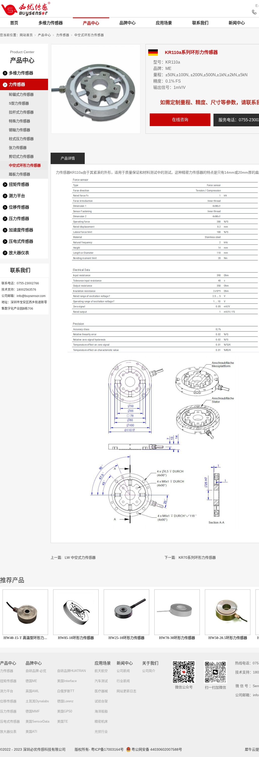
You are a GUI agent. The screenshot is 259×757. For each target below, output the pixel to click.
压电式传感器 (21, 241)
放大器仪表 (19, 253)
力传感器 (62, 35)
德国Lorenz (65, 701)
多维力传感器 (50, 23)
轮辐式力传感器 (21, 94)
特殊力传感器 (19, 121)
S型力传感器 (19, 103)
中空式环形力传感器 (89, 35)
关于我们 (150, 663)
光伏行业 (101, 731)
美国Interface (67, 681)
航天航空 (101, 671)
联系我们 (200, 23)
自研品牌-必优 (36, 671)
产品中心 (91, 23)
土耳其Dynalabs (37, 701)
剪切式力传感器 (21, 156)
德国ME (31, 681)
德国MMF (33, 711)
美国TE (62, 721)
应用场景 (164, 23)
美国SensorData (37, 721)
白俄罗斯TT (65, 691)
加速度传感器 (21, 230)
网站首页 (26, 35)
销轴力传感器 (19, 130)
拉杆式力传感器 (21, 112)
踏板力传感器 (19, 174)
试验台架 (101, 701)
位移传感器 (19, 207)
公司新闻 (123, 671)
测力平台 (17, 196)
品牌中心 (127, 23)
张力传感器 (18, 148)
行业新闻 (123, 681)
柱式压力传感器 (21, 139)
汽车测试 (101, 681)
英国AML (32, 691)
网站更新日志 (126, 691)
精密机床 (101, 721)
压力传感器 (19, 218)
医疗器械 (101, 691)
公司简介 (148, 671)
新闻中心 (237, 23)
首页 (14, 23)
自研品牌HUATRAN (71, 671)
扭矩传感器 (19, 184)
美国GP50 (64, 711)
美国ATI (31, 731)
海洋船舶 (101, 711)
